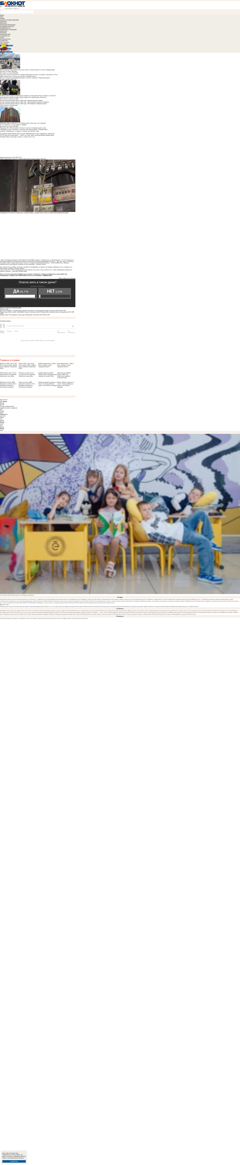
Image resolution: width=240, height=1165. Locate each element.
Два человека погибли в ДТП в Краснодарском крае (76, 618)
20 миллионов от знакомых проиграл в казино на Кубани (85, 610)
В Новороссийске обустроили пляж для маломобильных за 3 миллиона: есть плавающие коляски (25, 599)
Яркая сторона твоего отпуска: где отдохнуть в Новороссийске (18, 76)
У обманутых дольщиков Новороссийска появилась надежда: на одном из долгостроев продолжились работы (121, 599)
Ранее (16, 331)
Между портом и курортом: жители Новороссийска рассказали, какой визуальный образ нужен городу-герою (194, 612)
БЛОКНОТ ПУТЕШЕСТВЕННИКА (9, 20)
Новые (2, 331)
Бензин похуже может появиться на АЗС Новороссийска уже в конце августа (149, 612)
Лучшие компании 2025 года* (8, 79)
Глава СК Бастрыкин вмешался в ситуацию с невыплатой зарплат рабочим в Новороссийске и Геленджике (115, 601)
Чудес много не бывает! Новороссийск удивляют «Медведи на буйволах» (37, 614)
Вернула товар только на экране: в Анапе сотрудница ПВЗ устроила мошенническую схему (150, 610)
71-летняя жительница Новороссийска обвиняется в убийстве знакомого (75, 612)
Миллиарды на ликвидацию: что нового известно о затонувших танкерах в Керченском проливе (52, 602)
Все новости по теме (6, 73)
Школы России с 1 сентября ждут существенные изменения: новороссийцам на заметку (213, 599)
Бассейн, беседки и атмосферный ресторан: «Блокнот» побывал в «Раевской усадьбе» (25, 78)
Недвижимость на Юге (6, 107)
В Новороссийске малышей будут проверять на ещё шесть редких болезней (52, 610)
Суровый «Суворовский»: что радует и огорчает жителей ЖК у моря (19, 131)
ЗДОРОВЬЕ (3, 21)
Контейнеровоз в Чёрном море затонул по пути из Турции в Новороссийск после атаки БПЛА (67, 601)
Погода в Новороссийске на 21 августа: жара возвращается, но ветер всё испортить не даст (175, 614)
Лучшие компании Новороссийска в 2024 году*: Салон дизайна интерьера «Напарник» (24, 102)
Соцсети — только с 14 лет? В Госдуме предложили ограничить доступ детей (112, 612)
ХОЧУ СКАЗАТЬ (4, 42)
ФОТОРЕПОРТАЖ (5, 39)
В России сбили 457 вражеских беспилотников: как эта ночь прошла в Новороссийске (104, 606)
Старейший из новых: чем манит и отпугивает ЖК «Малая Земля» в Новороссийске (24, 129)
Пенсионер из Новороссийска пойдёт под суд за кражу (113, 610)
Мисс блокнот (9, 52)
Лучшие (9, 331)
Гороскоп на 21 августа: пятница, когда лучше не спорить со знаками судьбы (133, 614)
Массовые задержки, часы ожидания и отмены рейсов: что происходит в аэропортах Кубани (163, 601)
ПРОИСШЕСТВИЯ (5, 34)
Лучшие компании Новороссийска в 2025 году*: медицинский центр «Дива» (21, 100)
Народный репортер (5, 157)
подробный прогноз (5, 408)
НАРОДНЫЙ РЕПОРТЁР (7, 26)
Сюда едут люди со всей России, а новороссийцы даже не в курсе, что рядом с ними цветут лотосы (29, 74)
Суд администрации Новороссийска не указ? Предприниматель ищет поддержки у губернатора (71, 599)
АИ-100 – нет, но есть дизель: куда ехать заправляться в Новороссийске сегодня (63, 606)
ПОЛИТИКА (3, 33)
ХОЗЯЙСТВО (4, 41)
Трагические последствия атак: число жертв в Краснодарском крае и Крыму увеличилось (23, 601)
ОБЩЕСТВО (3, 31)
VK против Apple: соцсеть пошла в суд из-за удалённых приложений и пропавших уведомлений (34, 612)
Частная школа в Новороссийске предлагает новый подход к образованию (17, 595)
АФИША (2, 18)
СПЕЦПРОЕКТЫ (5, 36)
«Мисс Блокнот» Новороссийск (9, 105)
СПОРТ (2, 37)
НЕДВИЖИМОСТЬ (5, 28)
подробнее (14, 408)
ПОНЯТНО (14, 1161)
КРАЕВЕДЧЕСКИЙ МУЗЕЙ (7, 25)
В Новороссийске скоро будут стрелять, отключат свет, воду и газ (98, 614)
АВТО (1, 17)
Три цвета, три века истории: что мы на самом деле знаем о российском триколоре (192, 610)
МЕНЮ (2, 15)
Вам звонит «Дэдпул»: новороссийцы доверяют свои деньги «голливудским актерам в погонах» (27, 310)
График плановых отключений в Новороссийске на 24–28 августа (17, 610)
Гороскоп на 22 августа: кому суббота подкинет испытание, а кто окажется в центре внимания (148, 606)
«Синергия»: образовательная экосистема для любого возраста (47, 618)
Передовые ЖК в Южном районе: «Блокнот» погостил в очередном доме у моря (23, 128)
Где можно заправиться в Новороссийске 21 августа (69, 614)
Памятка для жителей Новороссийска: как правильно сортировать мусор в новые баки (206, 601)
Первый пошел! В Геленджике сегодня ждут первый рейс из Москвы (19, 315)
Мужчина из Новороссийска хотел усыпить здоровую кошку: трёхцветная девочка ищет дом (170, 599)
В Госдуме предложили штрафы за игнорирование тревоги (16, 618)
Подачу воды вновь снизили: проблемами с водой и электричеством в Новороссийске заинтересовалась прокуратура (33, 312)
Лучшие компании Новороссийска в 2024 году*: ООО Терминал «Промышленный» (23, 103)
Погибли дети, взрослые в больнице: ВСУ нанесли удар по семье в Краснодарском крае (22, 606)
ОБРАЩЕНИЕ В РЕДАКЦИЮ (8, 29)
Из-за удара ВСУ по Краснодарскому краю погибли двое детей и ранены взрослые (96, 602)
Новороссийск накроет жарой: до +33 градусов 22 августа (185, 606)
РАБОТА (10, 45)
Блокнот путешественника (7, 53)
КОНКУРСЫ (3, 23)
